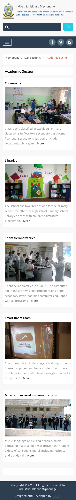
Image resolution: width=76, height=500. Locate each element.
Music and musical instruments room (31, 395)
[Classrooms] (38, 105)
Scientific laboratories (20, 238)
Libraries (11, 160)
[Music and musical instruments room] (38, 417)
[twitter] (60, 42)
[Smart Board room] (38, 340)
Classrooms (13, 83)
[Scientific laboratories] (38, 261)
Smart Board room (18, 318)
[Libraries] (38, 183)
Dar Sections (32, 57)
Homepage (12, 57)
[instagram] (69, 42)
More (40, 143)
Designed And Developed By (33, 496)
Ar (68, 26)
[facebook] (52, 42)
